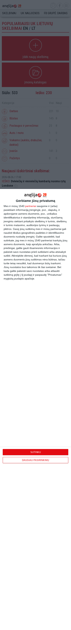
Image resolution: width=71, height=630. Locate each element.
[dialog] (35, 409)
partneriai (30, 206)
